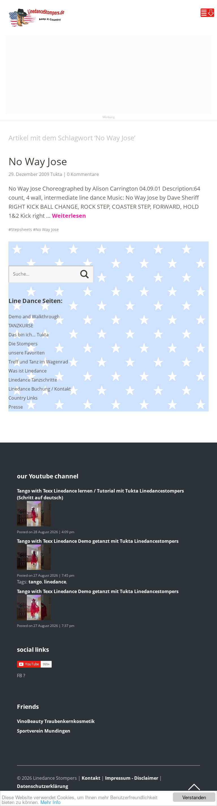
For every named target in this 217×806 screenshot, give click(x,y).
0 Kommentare (83, 174)
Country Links (23, 398)
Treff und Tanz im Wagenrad (38, 362)
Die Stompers (23, 344)
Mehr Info (50, 801)
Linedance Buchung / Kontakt (39, 389)
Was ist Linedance (27, 371)
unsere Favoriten (26, 353)
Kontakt (91, 778)
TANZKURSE (20, 326)
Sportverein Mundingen (43, 731)
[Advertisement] (108, 74)
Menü (207, 12)
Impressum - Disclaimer (131, 778)
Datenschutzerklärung (42, 786)
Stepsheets (21, 229)
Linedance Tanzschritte (32, 380)
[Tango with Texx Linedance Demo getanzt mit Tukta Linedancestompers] (34, 568)
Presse (15, 407)
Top (194, 787)
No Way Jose (37, 161)
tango (35, 582)
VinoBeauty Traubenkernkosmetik (56, 721)
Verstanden (194, 797)
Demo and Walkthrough (34, 316)
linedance (55, 582)
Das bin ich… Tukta (28, 335)
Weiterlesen (69, 215)
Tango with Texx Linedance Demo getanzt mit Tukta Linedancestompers (98, 541)
